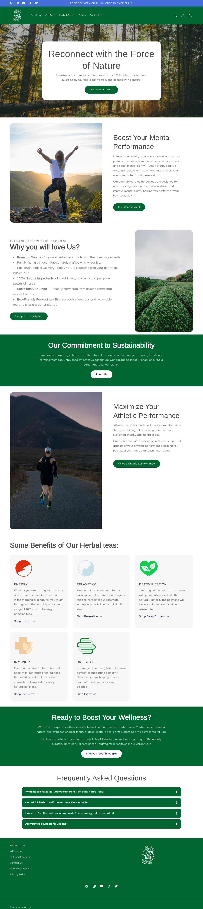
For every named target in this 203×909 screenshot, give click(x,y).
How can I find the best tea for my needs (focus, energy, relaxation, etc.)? (69, 813)
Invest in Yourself (129, 207)
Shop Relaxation (87, 616)
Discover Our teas (101, 89)
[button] (175, 15)
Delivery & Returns (20, 857)
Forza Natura (24, 907)
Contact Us (16, 863)
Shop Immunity (24, 694)
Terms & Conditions (20, 869)
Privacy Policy (18, 874)
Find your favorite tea (29, 316)
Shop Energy (22, 621)
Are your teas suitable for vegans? (46, 824)
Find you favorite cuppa (101, 753)
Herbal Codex (17, 845)
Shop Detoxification (152, 616)
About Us (101, 374)
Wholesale (16, 851)
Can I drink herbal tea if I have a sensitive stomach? (56, 802)
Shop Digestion (86, 694)
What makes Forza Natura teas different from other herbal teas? (65, 791)
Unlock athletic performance (136, 463)
